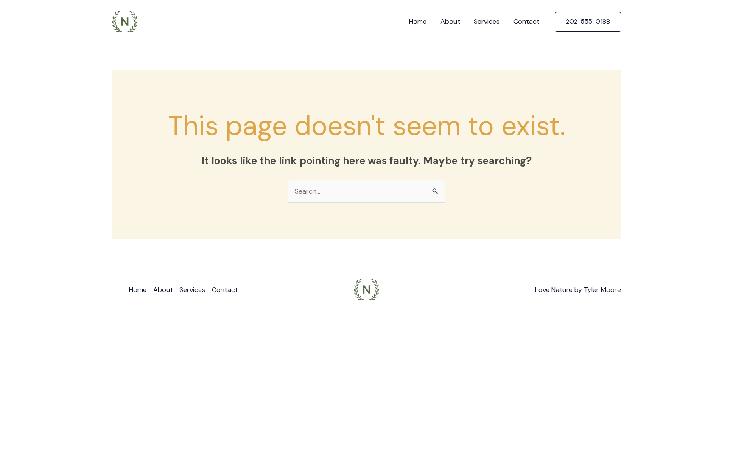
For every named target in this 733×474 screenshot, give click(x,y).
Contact (526, 21)
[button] (588, 22)
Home (418, 21)
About (450, 21)
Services (487, 21)
